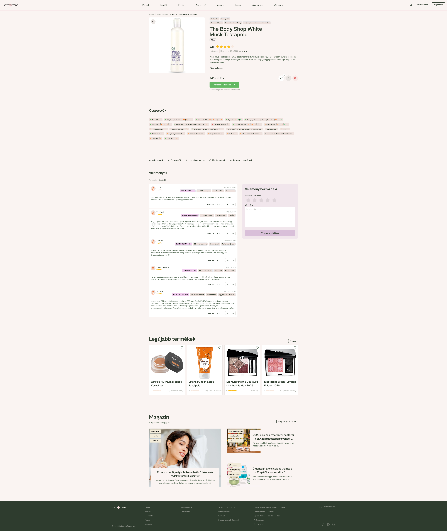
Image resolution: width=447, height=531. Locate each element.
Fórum (238, 5)
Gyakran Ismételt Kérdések (228, 520)
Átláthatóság (259, 520)
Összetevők (257, 5)
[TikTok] (322, 524)
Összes (293, 341)
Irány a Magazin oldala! (287, 421)
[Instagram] (333, 524)
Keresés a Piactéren (222, 85)
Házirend (221, 516)
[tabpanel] (223, 245)
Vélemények (279, 5)
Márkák (163, 5)
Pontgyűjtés (259, 524)
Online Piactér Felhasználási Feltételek (270, 507)
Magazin (220, 5)
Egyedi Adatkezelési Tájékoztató (267, 516)
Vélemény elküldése (270, 233)
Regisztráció (438, 5)
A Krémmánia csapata (226, 507)
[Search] (410, 5)
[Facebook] (328, 524)
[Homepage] (11, 5)
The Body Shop (162, 14)
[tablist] (223, 160)
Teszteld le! (201, 5)
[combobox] (164, 180)
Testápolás (214, 19)
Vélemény (249, 205)
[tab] (156, 160)
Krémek (145, 5)
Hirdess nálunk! (223, 512)
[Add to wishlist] (182, 347)
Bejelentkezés (422, 5)
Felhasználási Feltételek (264, 512)
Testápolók (225, 19)
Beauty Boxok (186, 507)
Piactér (181, 5)
